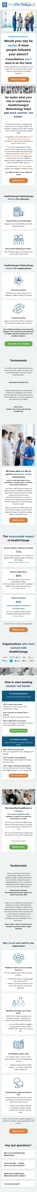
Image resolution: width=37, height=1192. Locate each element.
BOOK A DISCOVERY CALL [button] (18, 775)
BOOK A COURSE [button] (18, 79)
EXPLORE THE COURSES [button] (18, 344)
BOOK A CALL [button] (18, 180)
